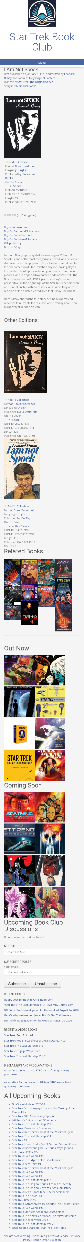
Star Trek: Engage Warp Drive (22, 1051)
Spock (17, 186)
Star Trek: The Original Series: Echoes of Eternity (41, 1184)
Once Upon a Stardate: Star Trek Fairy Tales (39, 1228)
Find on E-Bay (12, 247)
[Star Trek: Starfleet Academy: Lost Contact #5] (19, 684)
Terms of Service (58, 1236)
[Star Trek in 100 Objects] (50, 716)
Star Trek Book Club (42, 42)
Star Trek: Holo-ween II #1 (27, 1156)
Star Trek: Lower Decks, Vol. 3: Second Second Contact (45, 1144)
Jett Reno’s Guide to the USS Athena (34, 1120)
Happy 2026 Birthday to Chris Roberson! (28, 999)
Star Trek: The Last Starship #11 (31, 1136)
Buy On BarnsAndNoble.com (21, 231)
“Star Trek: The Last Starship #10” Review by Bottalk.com (38, 1005)
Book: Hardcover (25, 166)
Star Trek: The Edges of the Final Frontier (37, 1160)
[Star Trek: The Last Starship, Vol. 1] (50, 853)
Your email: (11, 967)
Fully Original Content (42, 78)
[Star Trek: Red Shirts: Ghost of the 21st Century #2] (50, 885)
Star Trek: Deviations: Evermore (31, 1128)
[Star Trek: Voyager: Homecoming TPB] (19, 716)
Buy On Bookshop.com (18, 235)
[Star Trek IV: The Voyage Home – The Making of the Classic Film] (19, 821)
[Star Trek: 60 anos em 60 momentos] (19, 780)
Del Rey (26, 518)
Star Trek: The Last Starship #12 (23, 1045)
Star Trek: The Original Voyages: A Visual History (41, 1188)
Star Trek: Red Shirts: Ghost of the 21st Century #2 (43, 1132)
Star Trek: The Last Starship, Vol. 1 (33, 1124)
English (23, 170)
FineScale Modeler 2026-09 (28, 1104)
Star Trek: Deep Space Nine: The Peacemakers (41, 1192)
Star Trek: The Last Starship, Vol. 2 (25, 1056)
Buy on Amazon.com (16, 227)
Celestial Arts (29, 412)
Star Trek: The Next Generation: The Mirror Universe (44, 1216)
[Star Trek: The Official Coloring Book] (50, 748)
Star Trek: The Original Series (35, 82)
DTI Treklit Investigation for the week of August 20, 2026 (38, 1020)
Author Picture (21, 526)
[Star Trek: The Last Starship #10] (50, 684)
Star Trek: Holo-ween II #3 (27, 1176)
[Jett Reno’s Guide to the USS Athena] (19, 853)
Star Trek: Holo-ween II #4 (27, 1208)
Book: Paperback (24, 404)
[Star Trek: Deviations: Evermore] (19, 885)
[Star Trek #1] (50, 917)
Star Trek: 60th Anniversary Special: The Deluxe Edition (45, 1204)
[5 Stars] (15, 215)
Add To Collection (19, 162)
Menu (42, 62)
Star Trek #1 (19, 1140)
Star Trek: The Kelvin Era (27, 1196)
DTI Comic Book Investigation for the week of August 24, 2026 (41, 1010)
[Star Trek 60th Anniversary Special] (50, 821)
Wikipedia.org (12, 243)
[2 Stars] (8, 215)
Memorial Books (26, 86)
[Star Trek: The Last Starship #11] (19, 917)
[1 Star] (5, 215)
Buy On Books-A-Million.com (21, 239)
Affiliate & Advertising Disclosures (24, 1236)
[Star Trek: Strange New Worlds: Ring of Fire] (50, 780)
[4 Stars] (12, 215)
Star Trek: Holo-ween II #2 (27, 1172)
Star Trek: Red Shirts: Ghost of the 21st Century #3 (35, 1040)
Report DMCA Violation (47, 1240)
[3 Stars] (10, 215)
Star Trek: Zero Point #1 (18, 1035)
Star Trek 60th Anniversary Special (33, 1116)
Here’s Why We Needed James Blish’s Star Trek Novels (37, 1015)
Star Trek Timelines (24, 1200)
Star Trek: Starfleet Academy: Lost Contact (38, 1212)
